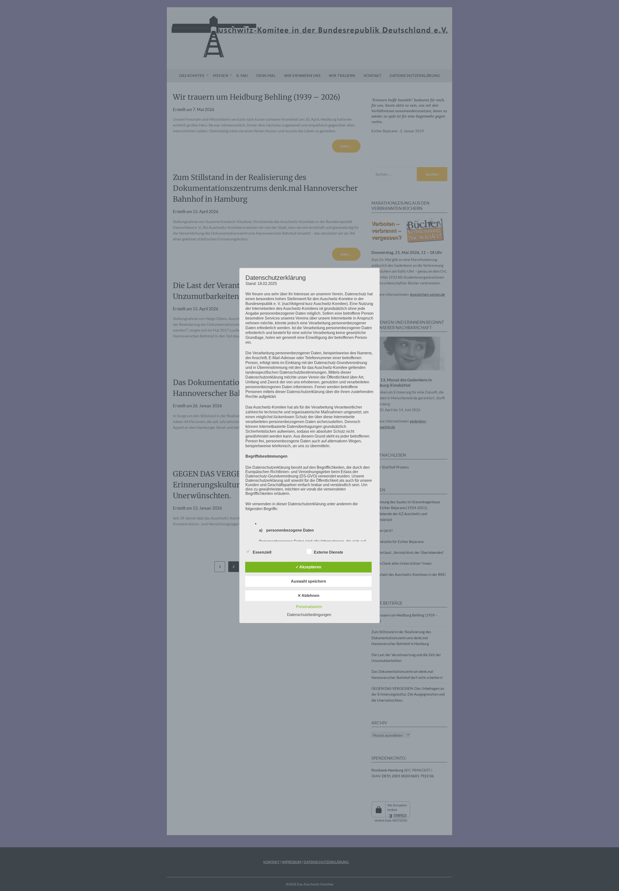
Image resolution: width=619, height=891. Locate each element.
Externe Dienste (328, 552)
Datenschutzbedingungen (309, 615)
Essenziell (262, 552)
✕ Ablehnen (308, 596)
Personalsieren (309, 607)
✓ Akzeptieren (308, 567)
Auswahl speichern (308, 581)
